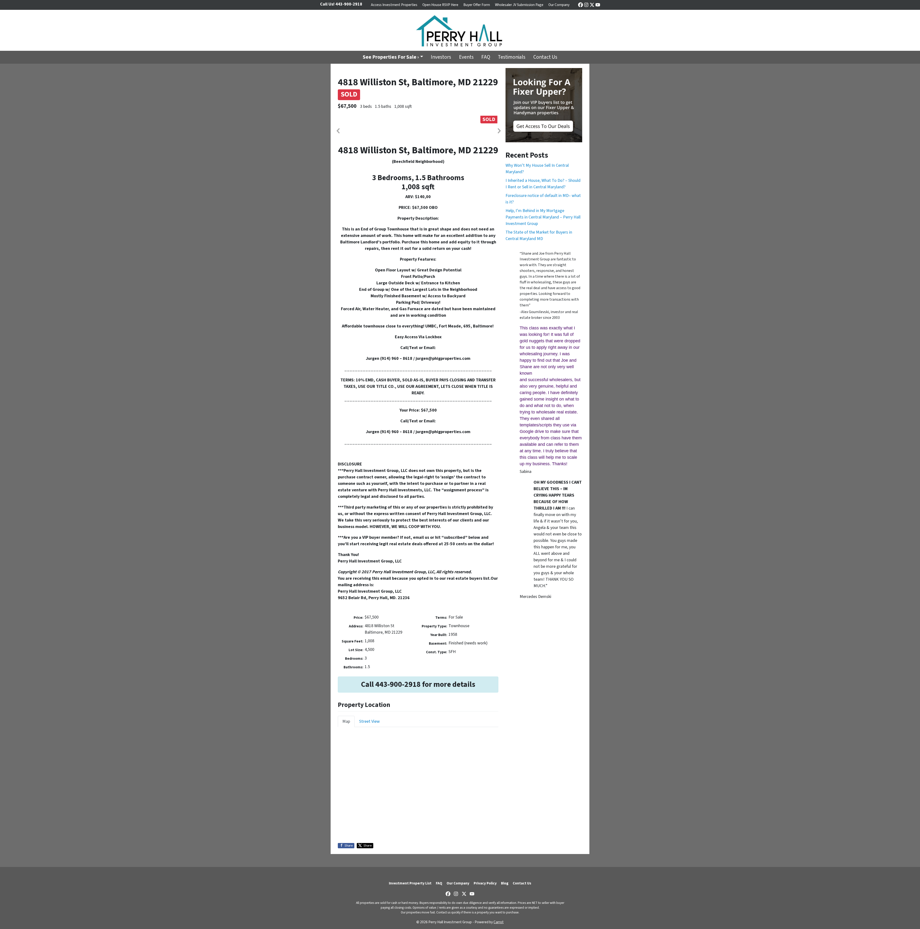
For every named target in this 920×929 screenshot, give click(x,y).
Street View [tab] (369, 721)
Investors (441, 57)
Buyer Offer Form (476, 4)
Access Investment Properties (394, 4)
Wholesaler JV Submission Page (519, 4)
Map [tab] (346, 721)
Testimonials (511, 57)
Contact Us (545, 57)
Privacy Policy (485, 883)
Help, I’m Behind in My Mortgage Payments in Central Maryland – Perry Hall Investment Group (543, 217)
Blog (504, 883)
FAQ (485, 57)
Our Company (558, 4)
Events (466, 57)
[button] (337, 130)
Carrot (499, 922)
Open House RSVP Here (440, 4)
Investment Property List (410, 883)
